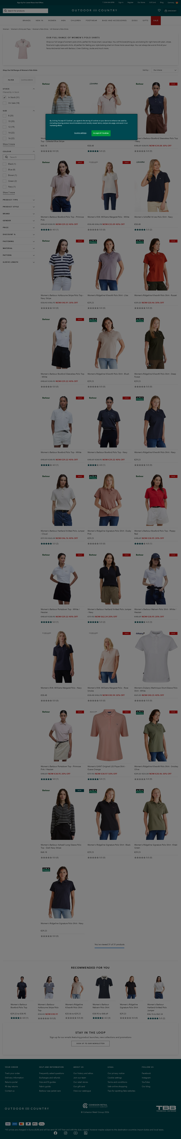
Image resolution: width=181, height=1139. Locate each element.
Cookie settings (80, 133)
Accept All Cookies (101, 133)
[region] (91, 127)
